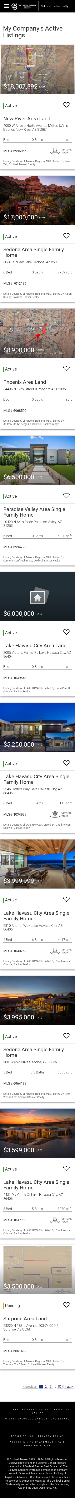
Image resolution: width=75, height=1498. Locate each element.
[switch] (66, 103)
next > (69, 1386)
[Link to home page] (23, 6)
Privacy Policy (51, 1436)
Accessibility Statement (32, 1442)
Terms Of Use (22, 1436)
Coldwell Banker (20, 1410)
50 (59, 1386)
